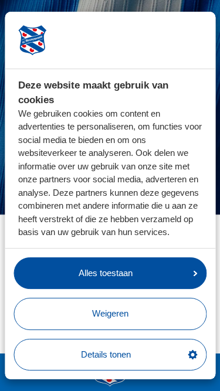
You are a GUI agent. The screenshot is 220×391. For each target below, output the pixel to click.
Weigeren (110, 313)
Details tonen (106, 354)
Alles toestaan (106, 273)
